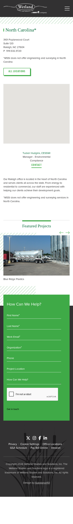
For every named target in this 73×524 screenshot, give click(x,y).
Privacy (12, 444)
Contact (36, 165)
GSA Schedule (18, 448)
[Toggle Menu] (67, 9)
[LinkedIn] (45, 438)
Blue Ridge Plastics (13, 279)
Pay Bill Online (39, 448)
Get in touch (13, 409)
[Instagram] (34, 438)
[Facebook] (40, 438)
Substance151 (42, 482)
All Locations (16, 71)
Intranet (55, 448)
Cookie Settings (29, 444)
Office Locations (52, 444)
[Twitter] (28, 438)
